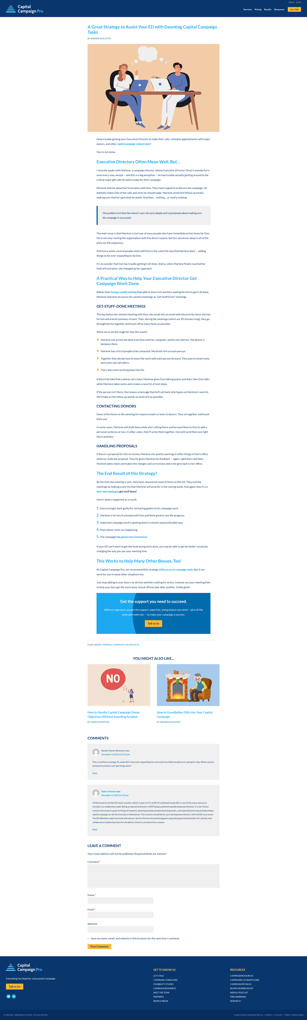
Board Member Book (241, 988)
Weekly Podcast (239, 992)
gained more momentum (134, 536)
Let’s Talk (158, 976)
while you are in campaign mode (176, 569)
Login (298, 2)
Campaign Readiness (164, 988)
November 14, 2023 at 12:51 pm (115, 754)
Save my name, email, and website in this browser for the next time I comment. (135, 938)
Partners (158, 997)
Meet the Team (161, 992)
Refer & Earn (297, 1015)
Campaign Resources (241, 976)
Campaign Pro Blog (240, 984)
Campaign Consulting (165, 980)
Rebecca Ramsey (108, 791)
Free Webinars (238, 997)
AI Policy (279, 1015)
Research (235, 1001)
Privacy (269, 1015)
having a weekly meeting (124, 292)
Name (92, 895)
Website (92, 923)
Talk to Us (153, 623)
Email (92, 909)
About (291, 2)
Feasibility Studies (163, 984)
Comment (94, 861)
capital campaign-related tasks (133, 143)
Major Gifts (132, 644)
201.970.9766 (42, 1015)
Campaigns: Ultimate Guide (244, 980)
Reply (94, 773)
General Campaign (113, 644)
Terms (287, 1015)
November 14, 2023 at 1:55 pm (115, 795)
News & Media (160, 1001)
